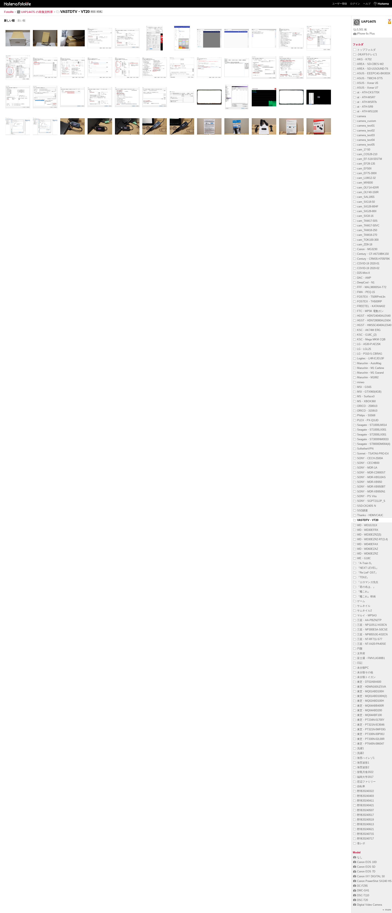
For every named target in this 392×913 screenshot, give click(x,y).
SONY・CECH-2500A (370, 458)
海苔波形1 (363, 762)
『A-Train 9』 (365, 563)
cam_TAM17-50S (367, 220)
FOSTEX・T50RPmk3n (371, 296)
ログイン (355, 3)
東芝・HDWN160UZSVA (371, 686)
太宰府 (361, 653)
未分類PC (363, 667)
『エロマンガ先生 (367, 582)
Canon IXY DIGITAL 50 (371, 876)
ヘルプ (367, 3)
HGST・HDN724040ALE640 (374, 315)
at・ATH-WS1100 (367, 111)
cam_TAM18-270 (367, 234)
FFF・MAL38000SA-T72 (371, 287)
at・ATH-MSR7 (366, 97)
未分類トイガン (366, 677)
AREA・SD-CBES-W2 (370, 64)
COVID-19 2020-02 (368, 268)
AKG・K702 (364, 59)
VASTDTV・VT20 (367, 520)
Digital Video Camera (369, 904)
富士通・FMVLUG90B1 (371, 658)
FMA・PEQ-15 (366, 292)
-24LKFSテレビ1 (367, 54)
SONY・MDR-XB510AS (371, 477)
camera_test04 (366, 139)
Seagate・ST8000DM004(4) (373, 443)
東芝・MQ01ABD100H (370, 691)
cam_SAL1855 (365, 196)
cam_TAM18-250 (367, 230)
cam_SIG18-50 (366, 201)
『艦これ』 (363, 591)
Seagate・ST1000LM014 (372, 424)
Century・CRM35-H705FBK (373, 258)
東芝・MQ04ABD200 (369, 710)
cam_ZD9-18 (364, 244)
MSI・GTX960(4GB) (369, 391)
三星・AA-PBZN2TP (369, 620)
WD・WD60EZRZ (367, 553)
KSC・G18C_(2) (366, 334)
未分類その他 (365, 672)
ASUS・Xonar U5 (367, 83)
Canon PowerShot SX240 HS (374, 881)
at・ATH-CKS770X (368, 92)
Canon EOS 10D (367, 862)
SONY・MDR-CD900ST (371, 472)
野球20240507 (365, 810)
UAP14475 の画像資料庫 (37, 11)
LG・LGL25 (364, 349)
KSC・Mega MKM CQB (371, 339)
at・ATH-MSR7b (367, 102)
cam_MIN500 (365, 182)
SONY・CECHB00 (368, 462)
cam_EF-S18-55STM (369, 158)
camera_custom (366, 120)
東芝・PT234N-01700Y (370, 719)
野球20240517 (365, 814)
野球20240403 (365, 795)
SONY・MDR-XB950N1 (371, 491)
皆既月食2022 (365, 772)
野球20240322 (365, 791)
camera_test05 (366, 144)
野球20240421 (365, 805)
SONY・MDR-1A (367, 467)
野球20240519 (365, 819)
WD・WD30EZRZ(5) (369, 534)
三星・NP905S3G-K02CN (372, 634)
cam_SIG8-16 (365, 215)
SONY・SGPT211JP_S (371, 500)
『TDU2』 (363, 577)
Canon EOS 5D (366, 866)
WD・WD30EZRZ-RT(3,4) (372, 539)
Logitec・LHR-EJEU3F (370, 358)
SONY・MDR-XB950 (369, 481)
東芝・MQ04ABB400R (370, 705)
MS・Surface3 (365, 396)
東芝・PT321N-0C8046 (370, 724)
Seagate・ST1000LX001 (371, 429)
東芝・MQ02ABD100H (370, 700)
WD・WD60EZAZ (367, 548)
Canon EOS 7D (366, 871)
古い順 (21, 20)
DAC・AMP (364, 277)
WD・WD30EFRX (367, 529)
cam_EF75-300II (367, 173)
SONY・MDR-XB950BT (371, 486)
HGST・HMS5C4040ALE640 (374, 325)
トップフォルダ (366, 49)
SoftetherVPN (365, 448)
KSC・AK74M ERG (369, 330)
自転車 (361, 786)
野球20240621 (365, 829)
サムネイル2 (364, 610)
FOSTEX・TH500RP (369, 301)
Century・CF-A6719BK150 (373, 253)
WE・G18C (364, 558)
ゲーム (361, 601)
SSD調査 (362, 510)
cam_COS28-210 (367, 154)
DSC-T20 (362, 900)
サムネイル (363, 605)
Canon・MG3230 (367, 249)
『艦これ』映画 (366, 596)
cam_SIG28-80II (366, 211)
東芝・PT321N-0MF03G (371, 729)
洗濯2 (360, 753)
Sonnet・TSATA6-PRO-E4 (373, 453)
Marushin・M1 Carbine (370, 368)
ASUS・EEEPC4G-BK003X (373, 73)
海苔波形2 (363, 767)
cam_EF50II (364, 168)
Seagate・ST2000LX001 (371, 434)
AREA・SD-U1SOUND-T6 (372, 68)
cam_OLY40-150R (368, 192)
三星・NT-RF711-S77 (369, 639)
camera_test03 (366, 135)
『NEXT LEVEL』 (368, 567)
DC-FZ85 (362, 885)
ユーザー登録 (339, 3)
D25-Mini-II (363, 272)
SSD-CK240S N (366, 505)
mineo (360, 382)
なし (359, 857)
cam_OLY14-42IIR (368, 187)
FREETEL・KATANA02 (371, 306)
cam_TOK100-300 (368, 239)
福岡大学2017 (365, 776)
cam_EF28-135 (366, 163)
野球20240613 (365, 824)
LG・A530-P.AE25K (369, 344)
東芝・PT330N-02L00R (370, 738)
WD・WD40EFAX (367, 544)
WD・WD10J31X (367, 525)
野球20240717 (365, 838)
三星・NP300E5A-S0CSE (372, 629)
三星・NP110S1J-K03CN (372, 624)
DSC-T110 (363, 895)
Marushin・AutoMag (369, 363)
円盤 (359, 648)
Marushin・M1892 (368, 377)
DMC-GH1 (363, 890)
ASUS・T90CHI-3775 (370, 78)
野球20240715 (365, 833)
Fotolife (9, 11)
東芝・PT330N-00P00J (370, 734)
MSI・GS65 (364, 387)
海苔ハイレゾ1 (365, 757)
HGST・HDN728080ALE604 (374, 320)
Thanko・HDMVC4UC (370, 515)
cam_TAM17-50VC (368, 225)
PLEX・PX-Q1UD (367, 420)
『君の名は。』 (366, 586)
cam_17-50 (363, 149)
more (388, 909)
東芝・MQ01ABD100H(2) (372, 696)
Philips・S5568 (366, 415)
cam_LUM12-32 (366, 177)
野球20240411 (365, 800)
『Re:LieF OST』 (367, 572)
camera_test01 (366, 125)
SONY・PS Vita (366, 496)
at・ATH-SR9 (365, 106)
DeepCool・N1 (365, 282)
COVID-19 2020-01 (368, 263)
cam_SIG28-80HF (367, 206)
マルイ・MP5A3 (366, 615)
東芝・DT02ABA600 (369, 681)
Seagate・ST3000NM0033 (373, 439)
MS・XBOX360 (366, 401)
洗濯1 (360, 748)
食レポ (361, 843)
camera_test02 (366, 130)
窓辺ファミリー (366, 781)
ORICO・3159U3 (367, 410)
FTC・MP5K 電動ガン (370, 311)
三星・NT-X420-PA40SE (371, 643)
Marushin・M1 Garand (370, 372)
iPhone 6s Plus (366, 33)
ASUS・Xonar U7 (367, 87)
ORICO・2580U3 (367, 406)
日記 (359, 662)
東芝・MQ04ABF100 (369, 715)
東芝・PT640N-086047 (370, 743)
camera (361, 116)
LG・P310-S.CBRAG (369, 353)
